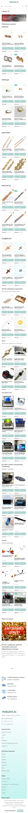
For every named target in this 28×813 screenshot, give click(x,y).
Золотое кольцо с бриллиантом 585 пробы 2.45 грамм (6, 119)
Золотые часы (5, 343)
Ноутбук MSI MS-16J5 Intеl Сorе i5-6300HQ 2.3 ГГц (19, 454)
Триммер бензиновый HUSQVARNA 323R (7, 556)
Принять (20, 810)
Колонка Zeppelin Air (19, 485)
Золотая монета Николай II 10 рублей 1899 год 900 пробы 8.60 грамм (19, 331)
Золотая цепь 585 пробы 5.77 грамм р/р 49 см (19, 150)
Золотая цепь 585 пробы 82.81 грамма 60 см (7, 172)
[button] (3, 18)
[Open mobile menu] (1, 6)
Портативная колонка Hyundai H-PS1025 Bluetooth (20, 508)
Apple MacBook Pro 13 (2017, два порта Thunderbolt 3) (19, 431)
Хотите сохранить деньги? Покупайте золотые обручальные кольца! (12, 647)
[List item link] (14, 732)
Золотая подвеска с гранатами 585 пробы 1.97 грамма (7, 278)
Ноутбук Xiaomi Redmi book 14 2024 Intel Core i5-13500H (8, 409)
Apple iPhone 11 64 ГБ (7, 529)
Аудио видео (10, 469)
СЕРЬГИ (5, 27)
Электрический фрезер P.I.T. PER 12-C (7, 605)
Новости (6, 642)
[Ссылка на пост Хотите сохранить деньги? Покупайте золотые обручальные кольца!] (14, 631)
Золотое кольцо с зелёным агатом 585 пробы (7, 97)
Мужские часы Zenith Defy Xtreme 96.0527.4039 (7, 382)
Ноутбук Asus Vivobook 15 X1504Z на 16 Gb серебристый (20, 409)
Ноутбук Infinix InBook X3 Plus (7, 431)
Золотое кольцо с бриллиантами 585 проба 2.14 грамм (19, 97)
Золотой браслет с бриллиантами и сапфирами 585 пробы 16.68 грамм (20, 203)
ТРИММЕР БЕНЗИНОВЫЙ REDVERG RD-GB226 (7, 583)
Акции (3, 642)
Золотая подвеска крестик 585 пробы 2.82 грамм (7, 256)
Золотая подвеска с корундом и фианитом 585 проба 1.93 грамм (20, 256)
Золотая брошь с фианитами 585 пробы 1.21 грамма (7, 308)
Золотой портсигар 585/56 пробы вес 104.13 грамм (19, 308)
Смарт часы (19, 343)
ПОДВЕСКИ (6, 238)
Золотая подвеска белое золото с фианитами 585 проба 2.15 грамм (20, 279)
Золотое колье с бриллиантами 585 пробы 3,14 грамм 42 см (8, 330)
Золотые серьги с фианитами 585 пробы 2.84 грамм (8, 44)
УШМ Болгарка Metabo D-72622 (18, 605)
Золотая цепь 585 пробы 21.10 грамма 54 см (7, 150)
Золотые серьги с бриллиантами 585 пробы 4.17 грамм (19, 66)
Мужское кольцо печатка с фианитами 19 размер (19, 119)
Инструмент (4, 542)
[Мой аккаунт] (26, 6)
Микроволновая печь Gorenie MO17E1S (7, 508)
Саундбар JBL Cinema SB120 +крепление (19, 523)
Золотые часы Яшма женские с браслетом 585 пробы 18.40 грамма (7, 360)
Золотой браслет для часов (7, 202)
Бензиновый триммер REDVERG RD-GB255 (19, 559)
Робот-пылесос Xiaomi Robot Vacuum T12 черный (8, 486)
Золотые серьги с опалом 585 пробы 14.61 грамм (6, 66)
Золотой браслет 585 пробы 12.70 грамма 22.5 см (7, 225)
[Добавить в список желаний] (12, 32)
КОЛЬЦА (5, 80)
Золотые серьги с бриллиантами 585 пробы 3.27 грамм (19, 44)
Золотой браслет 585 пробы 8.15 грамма (19, 225)
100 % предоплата (12, 699)
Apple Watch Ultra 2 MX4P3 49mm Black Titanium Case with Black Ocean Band (19, 360)
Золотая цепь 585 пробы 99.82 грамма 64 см (19, 172)
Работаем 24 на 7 (12, 692)
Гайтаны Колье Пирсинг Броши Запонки (11, 291)
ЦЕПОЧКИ (6, 133)
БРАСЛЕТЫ (6, 186)
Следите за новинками (13, 679)
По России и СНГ (11, 686)
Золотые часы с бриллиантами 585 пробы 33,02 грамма (19, 382)
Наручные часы (12, 343)
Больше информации (10, 810)
